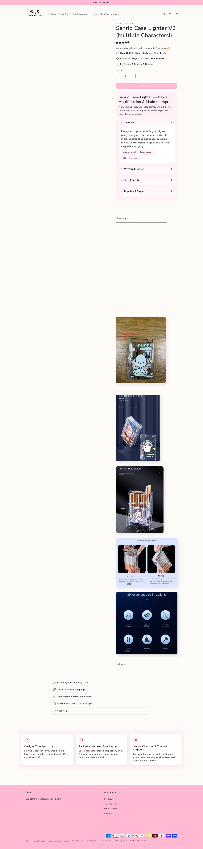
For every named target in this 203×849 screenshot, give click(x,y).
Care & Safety (148, 180)
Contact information (138, 841)
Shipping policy (121, 841)
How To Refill (111, 808)
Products (108, 799)
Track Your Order (112, 804)
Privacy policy (91, 841)
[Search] (164, 14)
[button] (123, 42)
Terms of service (106, 841)
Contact (108, 813)
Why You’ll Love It (148, 169)
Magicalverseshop (40, 841)
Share (122, 664)
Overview (148, 122)
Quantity (119, 70)
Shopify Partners (63, 841)
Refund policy (77, 841)
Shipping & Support (148, 191)
